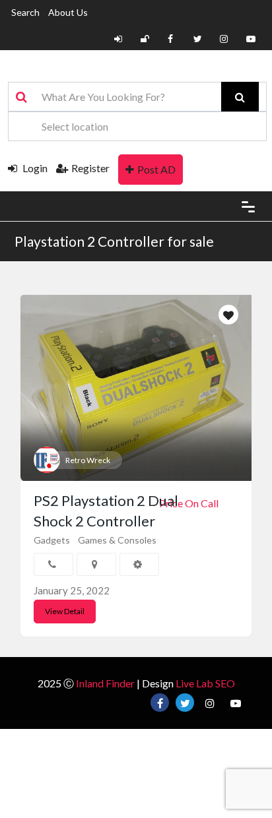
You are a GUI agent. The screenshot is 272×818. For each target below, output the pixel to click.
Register (90, 168)
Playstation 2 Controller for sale (114, 241)
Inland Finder (105, 683)
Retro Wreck (87, 460)
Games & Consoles (117, 540)
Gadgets (52, 540)
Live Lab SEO (205, 683)
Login (34, 168)
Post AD (156, 169)
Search (25, 12)
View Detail (65, 611)
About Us (68, 12)
